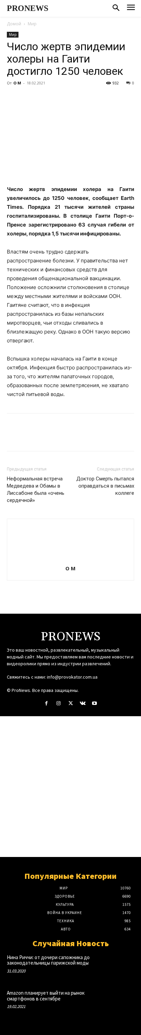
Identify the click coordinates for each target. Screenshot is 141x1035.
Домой (14, 24)
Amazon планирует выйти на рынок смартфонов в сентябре (46, 996)
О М (17, 82)
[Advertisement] (70, 786)
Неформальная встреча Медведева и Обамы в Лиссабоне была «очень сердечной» (35, 489)
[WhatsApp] (61, 98)
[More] (77, 98)
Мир (32, 24)
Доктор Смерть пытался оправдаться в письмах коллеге (105, 486)
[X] (29, 98)
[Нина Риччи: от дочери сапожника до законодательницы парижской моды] (121, 966)
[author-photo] (70, 559)
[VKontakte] (82, 703)
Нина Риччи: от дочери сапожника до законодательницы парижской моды (48, 960)
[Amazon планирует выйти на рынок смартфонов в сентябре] (121, 1001)
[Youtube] (94, 703)
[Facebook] (14, 98)
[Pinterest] (45, 98)
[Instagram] (58, 703)
